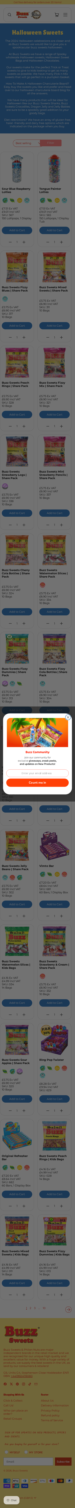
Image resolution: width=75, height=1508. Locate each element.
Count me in (37, 783)
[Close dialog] (68, 717)
